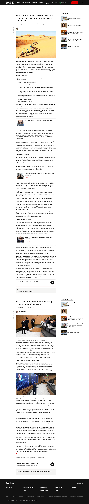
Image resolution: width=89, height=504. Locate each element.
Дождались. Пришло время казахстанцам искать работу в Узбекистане (39, 238)
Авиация (33, 457)
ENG (56, 2)
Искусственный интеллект (22, 457)
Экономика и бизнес (28, 487)
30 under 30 (41, 2)
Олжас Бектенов (41, 457)
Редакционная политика (18, 496)
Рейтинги (18, 2)
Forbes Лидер (43, 487)
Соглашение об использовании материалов (57, 496)
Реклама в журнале (41, 496)
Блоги (56, 490)
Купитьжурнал (74, 2)
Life (24, 490)
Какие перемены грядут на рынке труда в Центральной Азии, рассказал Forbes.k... (28, 241)
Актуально (8, 487)
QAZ (53, 2)
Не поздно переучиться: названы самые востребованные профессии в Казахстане (38, 121)
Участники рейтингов (26, 2)
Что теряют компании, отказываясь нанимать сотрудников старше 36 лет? (39, 174)
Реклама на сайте (30, 496)
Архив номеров (73, 487)
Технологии (18, 298)
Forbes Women (34, 2)
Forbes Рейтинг (44, 490)
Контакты (8, 496)
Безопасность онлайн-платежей (76, 496)
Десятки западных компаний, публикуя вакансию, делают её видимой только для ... (28, 177)
